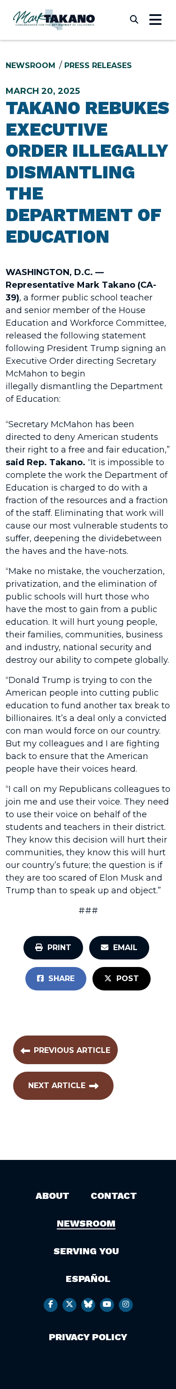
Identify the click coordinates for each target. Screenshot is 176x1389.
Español (88, 1278)
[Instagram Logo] (126, 1305)
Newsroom (30, 65)
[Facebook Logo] (51, 1305)
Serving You (86, 1251)
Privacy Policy (88, 1337)
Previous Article (72, 1050)
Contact (114, 1195)
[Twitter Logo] (69, 1305)
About (52, 1195)
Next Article (56, 1085)
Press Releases (98, 65)
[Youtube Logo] (107, 1305)
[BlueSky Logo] (88, 1305)
